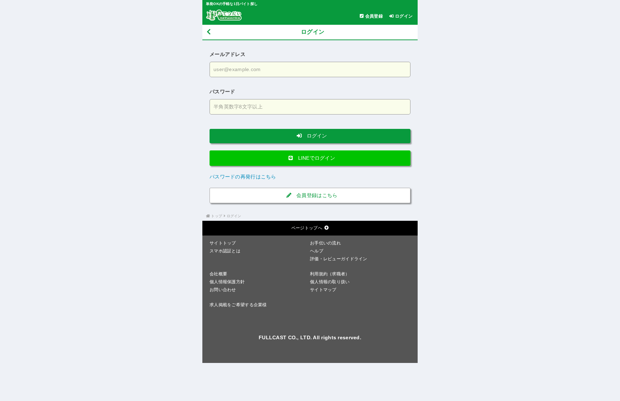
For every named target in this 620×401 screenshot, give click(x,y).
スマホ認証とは (225, 250)
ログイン (316, 136)
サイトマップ (323, 289)
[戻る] (208, 32)
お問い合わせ (223, 289)
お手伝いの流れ (325, 243)
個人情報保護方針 (227, 281)
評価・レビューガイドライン (338, 258)
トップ (216, 216)
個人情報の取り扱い (330, 281)
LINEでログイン (315, 158)
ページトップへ (306, 227)
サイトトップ (223, 243)
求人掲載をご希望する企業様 (238, 304)
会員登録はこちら (316, 195)
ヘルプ (316, 250)
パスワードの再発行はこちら (243, 176)
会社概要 (218, 273)
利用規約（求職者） (330, 273)
